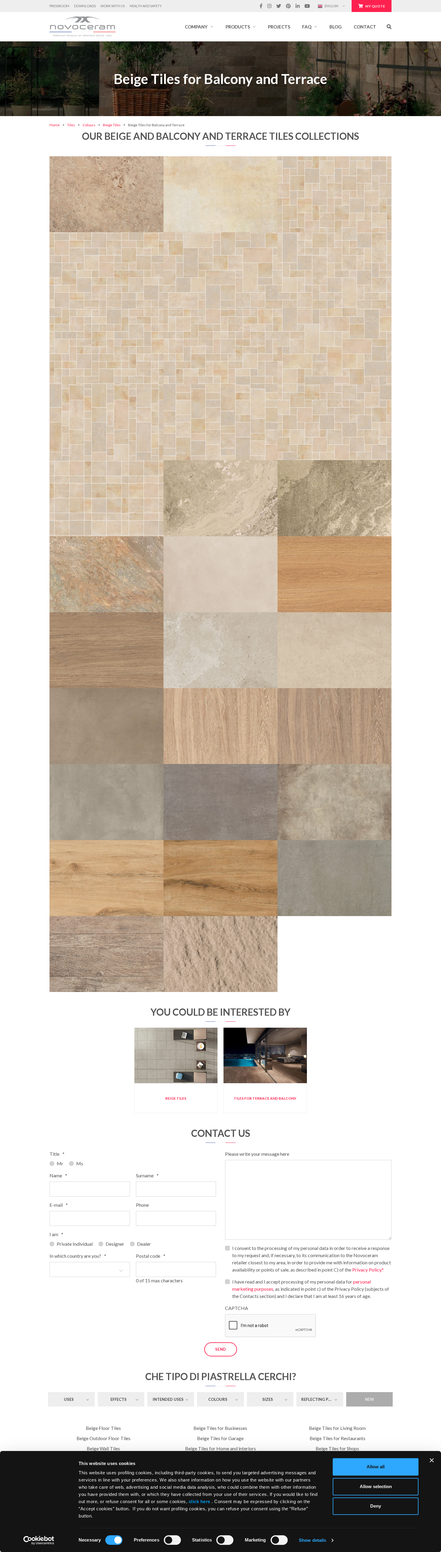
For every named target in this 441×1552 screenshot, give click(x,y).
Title (57, 1154)
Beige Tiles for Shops (337, 1448)
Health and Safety (146, 6)
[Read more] (106, 159)
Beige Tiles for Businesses (220, 1428)
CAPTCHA (236, 1308)
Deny (375, 1506)
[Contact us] (125, 159)
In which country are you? (78, 1256)
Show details (312, 1540)
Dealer (144, 1244)
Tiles (71, 125)
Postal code (150, 1256)
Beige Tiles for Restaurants (337, 1438)
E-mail (59, 1205)
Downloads (85, 6)
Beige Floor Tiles (103, 1428)
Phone (142, 1205)
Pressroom (59, 6)
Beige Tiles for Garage (220, 1438)
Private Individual (75, 1244)
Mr (60, 1163)
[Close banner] (432, 1460)
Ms (79, 1163)
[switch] (172, 1540)
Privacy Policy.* (368, 1269)
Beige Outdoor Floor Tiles (103, 1438)
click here (199, 1501)
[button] (199, 27)
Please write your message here (257, 1154)
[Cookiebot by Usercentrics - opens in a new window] (39, 1540)
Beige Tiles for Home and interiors (220, 1448)
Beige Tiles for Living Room (337, 1428)
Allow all (376, 1466)
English (331, 6)
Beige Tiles (112, 125)
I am (56, 1234)
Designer (115, 1244)
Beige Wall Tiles (103, 1448)
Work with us (112, 6)
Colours (88, 125)
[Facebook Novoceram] (261, 6)
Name (58, 1175)
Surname (147, 1175)
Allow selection (376, 1486)
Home (55, 125)
